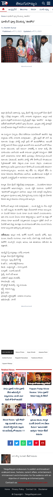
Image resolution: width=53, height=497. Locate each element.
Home (3, 16)
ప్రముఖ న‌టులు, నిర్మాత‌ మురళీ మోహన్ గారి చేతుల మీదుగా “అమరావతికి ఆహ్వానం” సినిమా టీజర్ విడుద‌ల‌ (39, 427)
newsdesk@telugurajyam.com (33, 482)
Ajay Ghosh (31, 352)
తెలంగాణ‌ (23, 9)
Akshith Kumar (10, 28)
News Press (20, 352)
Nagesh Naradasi (21, 357)
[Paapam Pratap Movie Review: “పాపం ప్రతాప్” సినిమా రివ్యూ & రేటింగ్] (39, 379)
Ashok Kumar (7, 357)
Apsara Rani (43, 352)
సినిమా (33, 9)
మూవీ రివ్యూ (44, 9)
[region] (26, 87)
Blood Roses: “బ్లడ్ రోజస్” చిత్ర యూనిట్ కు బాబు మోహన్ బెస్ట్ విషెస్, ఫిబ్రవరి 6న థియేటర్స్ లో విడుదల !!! (14, 425)
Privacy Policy (18, 489)
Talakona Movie (37, 357)
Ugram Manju (7, 363)
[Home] (3, 9)
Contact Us (31, 489)
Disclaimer (42, 489)
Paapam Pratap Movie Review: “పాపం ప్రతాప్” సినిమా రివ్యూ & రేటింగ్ (39, 392)
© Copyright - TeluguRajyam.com (26, 494)
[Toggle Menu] (48, 3)
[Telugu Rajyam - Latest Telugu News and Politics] (4, 3)
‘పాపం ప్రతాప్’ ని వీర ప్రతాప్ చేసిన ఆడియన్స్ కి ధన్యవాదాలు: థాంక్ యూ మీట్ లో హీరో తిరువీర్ (13, 394)
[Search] (43, 3)
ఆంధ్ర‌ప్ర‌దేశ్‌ (12, 9)
